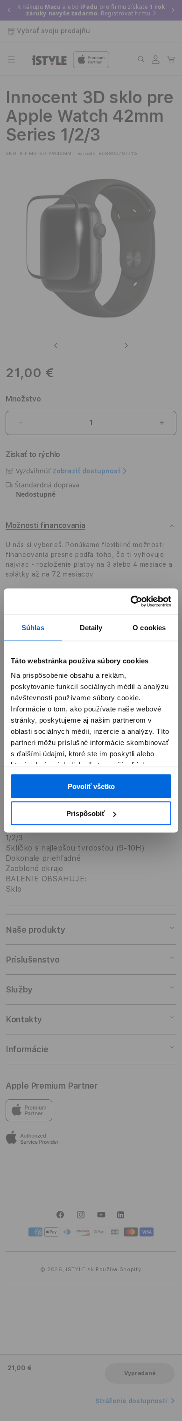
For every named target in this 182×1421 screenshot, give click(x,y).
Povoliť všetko (91, 786)
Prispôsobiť (85, 813)
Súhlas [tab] (32, 627)
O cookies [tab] (149, 627)
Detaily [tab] (91, 627)
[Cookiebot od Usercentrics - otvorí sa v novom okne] (131, 602)
